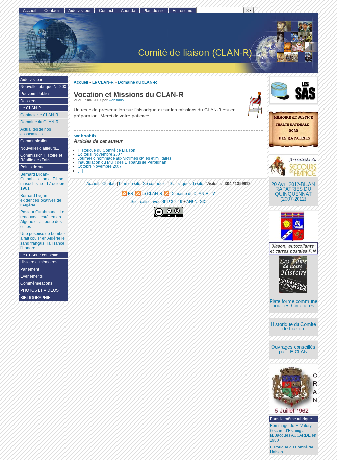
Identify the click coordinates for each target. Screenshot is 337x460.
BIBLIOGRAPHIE (35, 297)
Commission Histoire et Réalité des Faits (41, 157)
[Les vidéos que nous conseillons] (293, 275)
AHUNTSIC (196, 201)
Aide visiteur (79, 10)
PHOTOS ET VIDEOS (39, 290)
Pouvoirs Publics (35, 93)
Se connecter (155, 184)
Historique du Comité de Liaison (106, 150)
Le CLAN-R (103, 82)
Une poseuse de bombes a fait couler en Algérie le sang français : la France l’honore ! (42, 241)
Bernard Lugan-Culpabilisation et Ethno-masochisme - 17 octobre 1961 (42, 181)
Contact (106, 10)
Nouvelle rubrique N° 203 (43, 87)
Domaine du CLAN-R (137, 82)
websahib (116, 100)
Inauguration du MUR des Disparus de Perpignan (122, 162)
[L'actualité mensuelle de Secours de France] (293, 166)
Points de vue (32, 167)
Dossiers (28, 101)
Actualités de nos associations (35, 131)
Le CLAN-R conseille (39, 255)
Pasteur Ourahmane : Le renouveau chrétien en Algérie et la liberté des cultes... (42, 219)
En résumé (182, 10)
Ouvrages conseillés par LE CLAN (293, 349)
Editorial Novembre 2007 (100, 154)
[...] (80, 170)
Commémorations (36, 283)
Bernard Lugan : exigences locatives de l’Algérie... (40, 200)
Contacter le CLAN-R (39, 115)
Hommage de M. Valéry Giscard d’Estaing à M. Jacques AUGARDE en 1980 (293, 433)
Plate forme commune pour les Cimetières (293, 303)
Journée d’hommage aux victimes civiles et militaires (124, 158)
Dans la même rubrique (291, 419)
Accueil (81, 82)
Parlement (29, 269)
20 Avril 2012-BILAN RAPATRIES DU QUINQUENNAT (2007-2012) (293, 191)
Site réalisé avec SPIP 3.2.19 (156, 201)
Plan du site (154, 10)
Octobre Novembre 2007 (100, 166)
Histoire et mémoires (38, 262)
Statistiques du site (186, 184)
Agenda (128, 10)
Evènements (31, 276)
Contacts (52, 10)
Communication (34, 141)
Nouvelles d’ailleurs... (39, 148)
